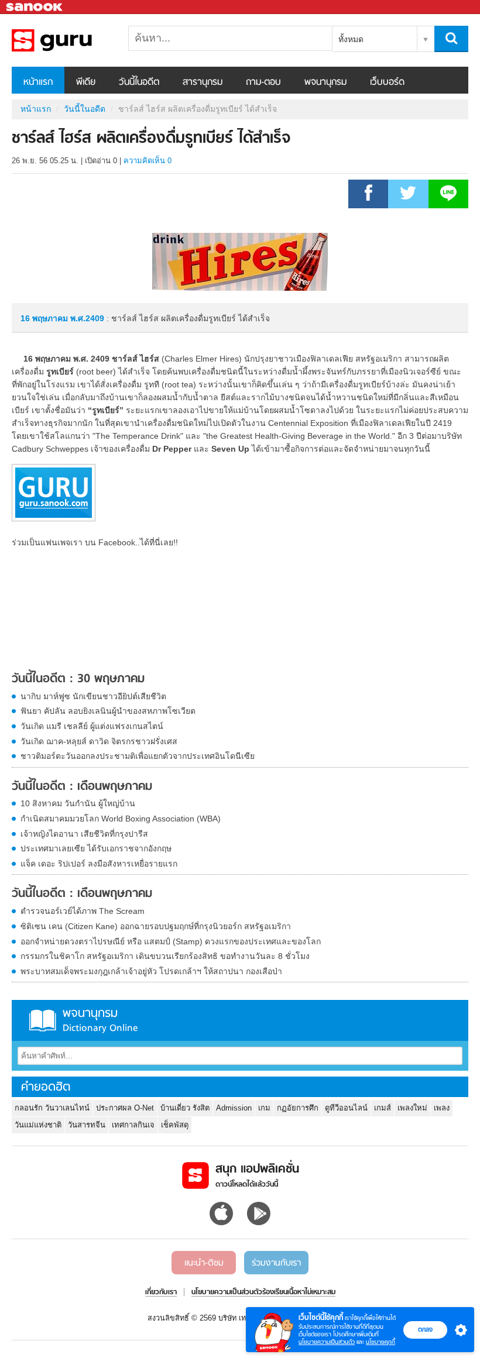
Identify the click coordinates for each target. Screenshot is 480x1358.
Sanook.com (35, 7)
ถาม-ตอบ (263, 82)
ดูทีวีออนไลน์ (346, 1107)
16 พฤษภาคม (45, 318)
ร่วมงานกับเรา (276, 1263)
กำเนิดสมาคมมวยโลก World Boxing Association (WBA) (120, 818)
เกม (264, 1107)
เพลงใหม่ (412, 1107)
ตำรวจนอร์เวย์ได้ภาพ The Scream (82, 911)
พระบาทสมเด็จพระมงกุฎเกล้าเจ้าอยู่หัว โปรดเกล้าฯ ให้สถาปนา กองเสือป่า (151, 971)
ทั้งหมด (351, 39)
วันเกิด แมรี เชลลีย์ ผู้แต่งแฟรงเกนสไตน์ (91, 726)
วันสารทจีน (86, 1124)
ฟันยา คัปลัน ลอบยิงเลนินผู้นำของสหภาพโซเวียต (108, 711)
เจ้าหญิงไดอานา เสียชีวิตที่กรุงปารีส (84, 833)
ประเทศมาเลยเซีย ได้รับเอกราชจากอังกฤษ (96, 848)
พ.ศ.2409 (87, 318)
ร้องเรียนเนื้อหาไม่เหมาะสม (298, 1292)
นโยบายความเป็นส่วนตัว (327, 1342)
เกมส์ (382, 1107)
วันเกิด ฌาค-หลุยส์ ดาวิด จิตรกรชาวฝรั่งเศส (98, 741)
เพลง (442, 1107)
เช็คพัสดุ (174, 1124)
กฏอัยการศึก (297, 1107)
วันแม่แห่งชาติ (38, 1124)
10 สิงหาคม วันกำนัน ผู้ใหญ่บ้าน (77, 803)
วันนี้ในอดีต (139, 82)
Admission (234, 1107)
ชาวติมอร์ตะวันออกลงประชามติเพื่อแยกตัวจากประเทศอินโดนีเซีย (137, 756)
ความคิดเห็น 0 (148, 160)
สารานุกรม (202, 82)
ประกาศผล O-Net (125, 1107)
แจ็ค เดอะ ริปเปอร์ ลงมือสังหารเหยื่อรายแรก (98, 863)
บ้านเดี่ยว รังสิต (185, 1107)
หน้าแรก (38, 82)
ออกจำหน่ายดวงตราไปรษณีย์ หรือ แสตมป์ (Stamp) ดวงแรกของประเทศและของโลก (170, 941)
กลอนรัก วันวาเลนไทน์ (52, 1107)
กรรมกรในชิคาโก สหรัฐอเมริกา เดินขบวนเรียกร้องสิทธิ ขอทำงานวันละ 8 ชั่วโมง (165, 956)
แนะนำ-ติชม (204, 1263)
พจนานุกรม (325, 82)
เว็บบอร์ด (387, 82)
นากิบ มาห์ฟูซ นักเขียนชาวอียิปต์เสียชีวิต (93, 696)
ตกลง (425, 1329)
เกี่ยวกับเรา (161, 1292)
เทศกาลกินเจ (133, 1124)
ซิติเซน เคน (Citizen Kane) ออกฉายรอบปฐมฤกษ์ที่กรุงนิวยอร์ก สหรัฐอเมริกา (155, 926)
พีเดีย (85, 82)
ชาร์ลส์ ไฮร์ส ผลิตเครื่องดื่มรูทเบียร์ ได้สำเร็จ (73, 40)
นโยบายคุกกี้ (380, 1342)
